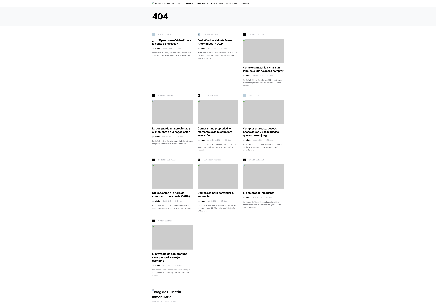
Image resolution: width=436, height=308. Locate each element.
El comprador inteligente (258, 193)
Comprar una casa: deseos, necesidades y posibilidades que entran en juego (261, 132)
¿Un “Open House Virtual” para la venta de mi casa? (171, 42)
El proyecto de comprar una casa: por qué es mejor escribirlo (169, 257)
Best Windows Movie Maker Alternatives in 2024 (215, 42)
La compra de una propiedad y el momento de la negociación (171, 130)
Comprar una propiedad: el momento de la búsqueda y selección (215, 132)
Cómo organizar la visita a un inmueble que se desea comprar (263, 69)
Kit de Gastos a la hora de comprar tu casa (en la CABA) (171, 194)
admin (157, 48)
